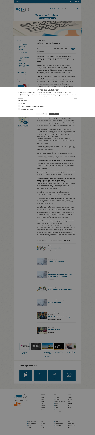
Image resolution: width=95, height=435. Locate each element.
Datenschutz (70, 96)
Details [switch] (75, 98)
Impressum (20, 98)
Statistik (23, 103)
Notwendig (24, 100)
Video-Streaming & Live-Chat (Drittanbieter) (33, 106)
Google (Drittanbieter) (27, 109)
